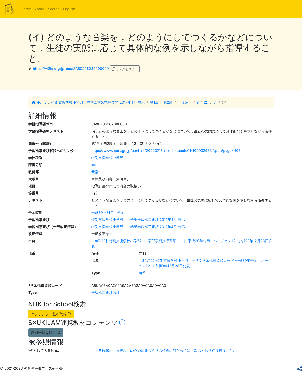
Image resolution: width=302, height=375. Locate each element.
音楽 (94, 172)
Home (26, 9)
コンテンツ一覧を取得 (49, 314)
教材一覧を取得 (44, 332)
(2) (206, 102)
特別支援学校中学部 (107, 157)
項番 (142, 273)
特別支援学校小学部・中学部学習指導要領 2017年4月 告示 (98, 102)
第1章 (154, 102)
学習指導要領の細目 (107, 292)
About (39, 9)
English (69, 9)
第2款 (168, 102)
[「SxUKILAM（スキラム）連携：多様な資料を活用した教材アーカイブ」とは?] (122, 322)
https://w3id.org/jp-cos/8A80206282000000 (71, 68)
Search (53, 9)
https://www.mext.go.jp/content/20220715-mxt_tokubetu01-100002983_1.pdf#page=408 (166, 150)
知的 (94, 165)
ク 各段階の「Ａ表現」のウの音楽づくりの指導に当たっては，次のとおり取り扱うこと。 (163, 350)
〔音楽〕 (185, 102)
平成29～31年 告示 (107, 212)
